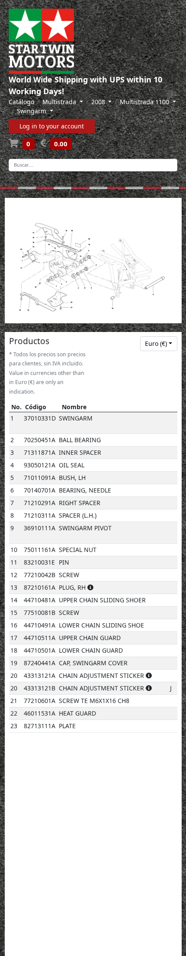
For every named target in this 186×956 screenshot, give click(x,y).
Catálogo (21, 102)
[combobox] (158, 343)
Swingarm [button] (32, 111)
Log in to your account (51, 126)
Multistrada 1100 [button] (145, 102)
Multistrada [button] (60, 102)
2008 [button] (99, 102)
